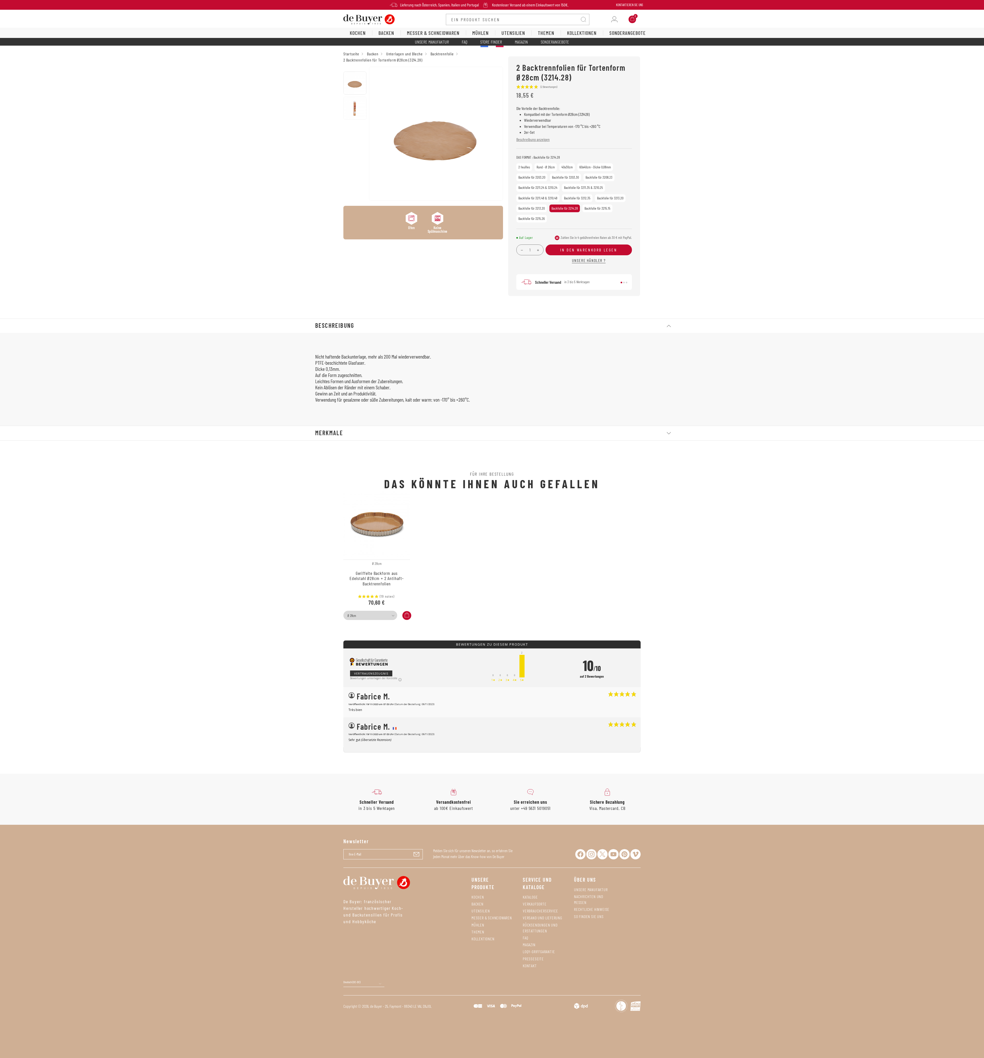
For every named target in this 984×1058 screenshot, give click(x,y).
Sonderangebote (555, 42)
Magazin (521, 42)
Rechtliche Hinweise (591, 909)
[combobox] (370, 615)
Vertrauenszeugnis (371, 673)
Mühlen (477, 924)
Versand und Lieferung (542, 917)
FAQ (464, 42)
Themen (477, 931)
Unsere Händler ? (589, 260)
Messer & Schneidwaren (491, 917)
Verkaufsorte (535, 903)
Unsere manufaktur (591, 889)
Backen (477, 903)
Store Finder (491, 42)
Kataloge (530, 896)
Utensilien (480, 910)
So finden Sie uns (589, 916)
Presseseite (533, 958)
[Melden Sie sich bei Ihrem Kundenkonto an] (614, 19)
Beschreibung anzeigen (533, 139)
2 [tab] (624, 282)
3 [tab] (626, 282)
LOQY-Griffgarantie (539, 951)
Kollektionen (483, 938)
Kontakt (530, 965)
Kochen (477, 896)
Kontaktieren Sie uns (629, 5)
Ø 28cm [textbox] (351, 616)
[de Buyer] (369, 19)
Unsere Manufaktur (432, 42)
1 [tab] (621, 282)
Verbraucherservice (540, 910)
